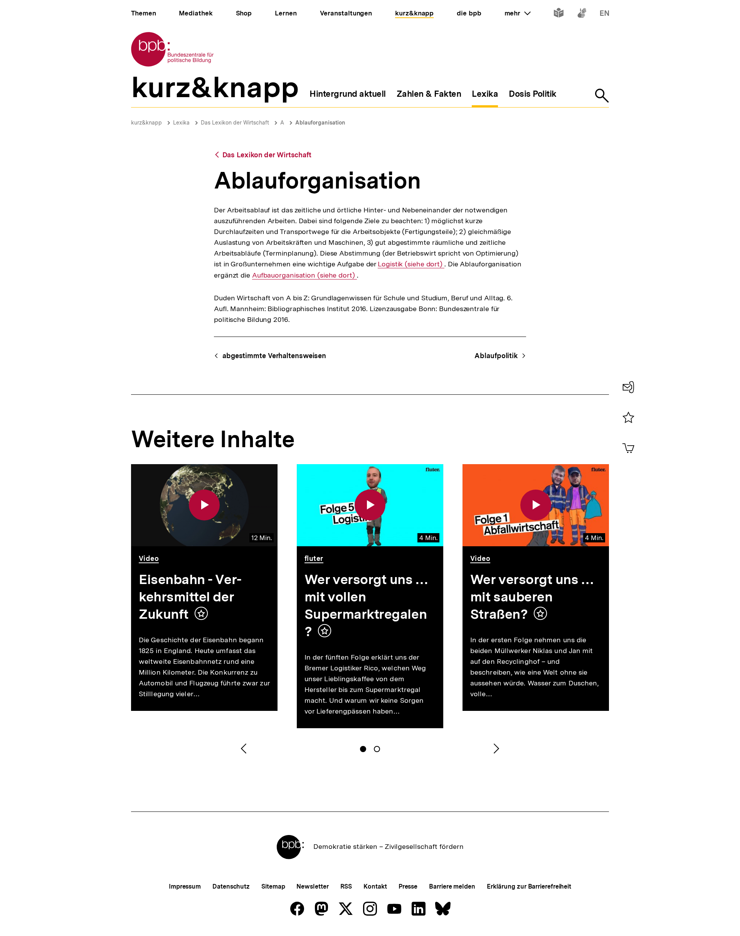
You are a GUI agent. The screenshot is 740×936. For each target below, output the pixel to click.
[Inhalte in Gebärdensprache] (582, 14)
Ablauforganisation (320, 123)
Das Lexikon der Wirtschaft (235, 123)
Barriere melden (452, 886)
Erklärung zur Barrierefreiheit (529, 886)
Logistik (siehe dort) (411, 264)
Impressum (185, 886)
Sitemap (273, 886)
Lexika (181, 123)
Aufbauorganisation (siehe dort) (304, 275)
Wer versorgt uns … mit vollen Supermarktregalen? (366, 605)
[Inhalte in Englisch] (604, 14)
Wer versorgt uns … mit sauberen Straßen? (532, 596)
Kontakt (375, 886)
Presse (408, 886)
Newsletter (312, 886)
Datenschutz (231, 886)
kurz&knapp (146, 123)
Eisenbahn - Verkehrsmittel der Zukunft (190, 596)
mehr (518, 13)
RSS (346, 886)
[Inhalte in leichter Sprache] (558, 14)
